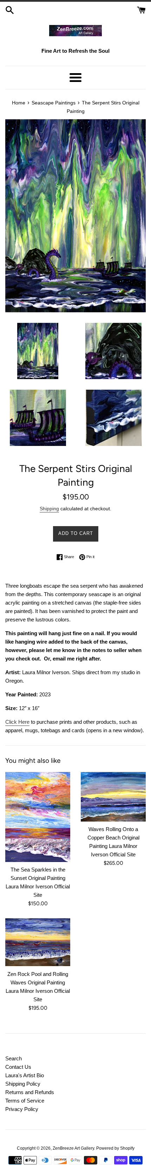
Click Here (17, 722)
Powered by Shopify (115, 1148)
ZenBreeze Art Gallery (73, 1148)
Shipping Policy (22, 1084)
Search (13, 1058)
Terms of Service (24, 1101)
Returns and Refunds (29, 1092)
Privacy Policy (21, 1109)
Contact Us (18, 1067)
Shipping (49, 508)
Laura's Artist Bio (24, 1075)
